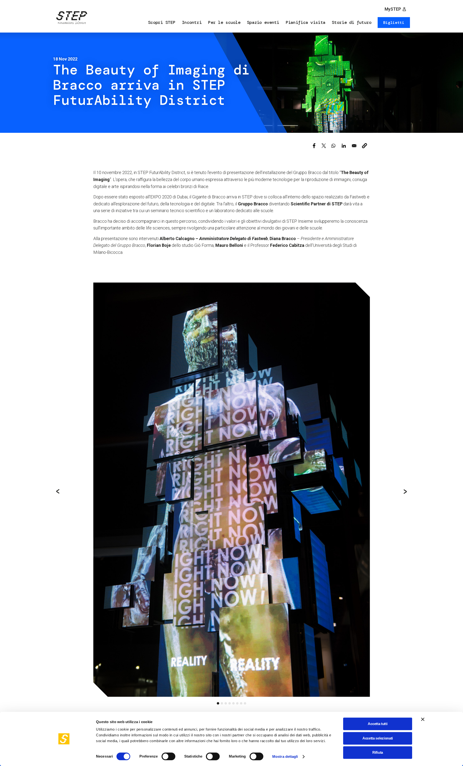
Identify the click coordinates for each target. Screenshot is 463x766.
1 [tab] (218, 703)
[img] (71, 18)
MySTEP (393, 9)
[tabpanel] (231, 489)
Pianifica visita (305, 22)
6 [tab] (237, 703)
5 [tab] (233, 703)
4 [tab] (229, 703)
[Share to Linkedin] (344, 145)
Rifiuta (377, 752)
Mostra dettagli (285, 756)
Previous (58, 491)
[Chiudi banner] (422, 719)
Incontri (192, 22)
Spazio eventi (263, 22)
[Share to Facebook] (314, 145)
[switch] (168, 756)
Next (405, 491)
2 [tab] (222, 703)
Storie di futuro (351, 22)
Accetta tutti (377, 724)
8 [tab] (245, 703)
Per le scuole (224, 22)
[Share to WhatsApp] (333, 145)
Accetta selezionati (377, 738)
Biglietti (393, 22)
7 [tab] (241, 703)
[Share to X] (323, 145)
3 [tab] (226, 703)
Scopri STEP (161, 22)
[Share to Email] (354, 145)
